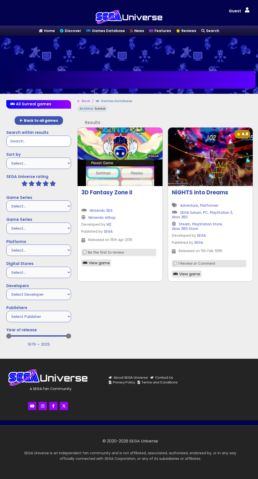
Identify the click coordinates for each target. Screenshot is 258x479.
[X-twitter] (64, 406)
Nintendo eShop (102, 218)
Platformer (209, 206)
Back (85, 101)
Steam (184, 224)
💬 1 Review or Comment (194, 263)
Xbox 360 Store (185, 229)
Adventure (189, 206)
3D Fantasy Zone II (106, 192)
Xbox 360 (180, 217)
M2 (109, 225)
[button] (247, 10)
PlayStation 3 (221, 213)
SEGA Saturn (190, 213)
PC (205, 213)
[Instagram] (43, 406)
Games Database (116, 101)
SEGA (108, 232)
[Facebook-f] (53, 406)
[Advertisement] (129, 52)
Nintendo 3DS (101, 211)
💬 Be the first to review (103, 252)
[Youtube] (32, 406)
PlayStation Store (207, 224)
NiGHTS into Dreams (200, 192)
